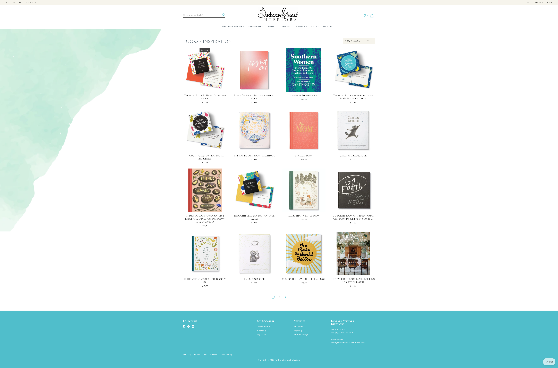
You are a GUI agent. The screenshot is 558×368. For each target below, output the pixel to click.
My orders (261, 330)
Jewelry (272, 26)
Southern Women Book (303, 95)
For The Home (255, 26)
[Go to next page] (285, 297)
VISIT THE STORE (14, 2)
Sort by (347, 41)
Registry (327, 26)
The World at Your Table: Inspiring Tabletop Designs (353, 280)
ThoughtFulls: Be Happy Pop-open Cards (205, 97)
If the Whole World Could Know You (205, 280)
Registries (261, 334)
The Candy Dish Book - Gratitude (254, 155)
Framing (298, 330)
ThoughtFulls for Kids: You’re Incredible (205, 157)
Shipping (187, 354)
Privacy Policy (226, 354)
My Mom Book (303, 155)
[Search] (223, 15)
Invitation (298, 326)
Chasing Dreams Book (353, 155)
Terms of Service (210, 354)
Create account (264, 326)
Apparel (286, 26)
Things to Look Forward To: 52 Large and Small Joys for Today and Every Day (205, 218)
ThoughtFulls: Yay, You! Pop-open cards (254, 217)
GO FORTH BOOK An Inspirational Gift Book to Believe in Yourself (353, 217)
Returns (197, 354)
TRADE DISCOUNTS (543, 2)
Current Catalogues (232, 26)
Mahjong (300, 26)
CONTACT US (30, 2)
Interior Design (301, 334)
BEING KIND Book (254, 279)
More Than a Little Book (303, 215)
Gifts (314, 26)
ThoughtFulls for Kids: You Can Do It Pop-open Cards (353, 97)
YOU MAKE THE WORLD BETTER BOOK (304, 279)
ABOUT (528, 2)
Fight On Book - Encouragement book (254, 97)
